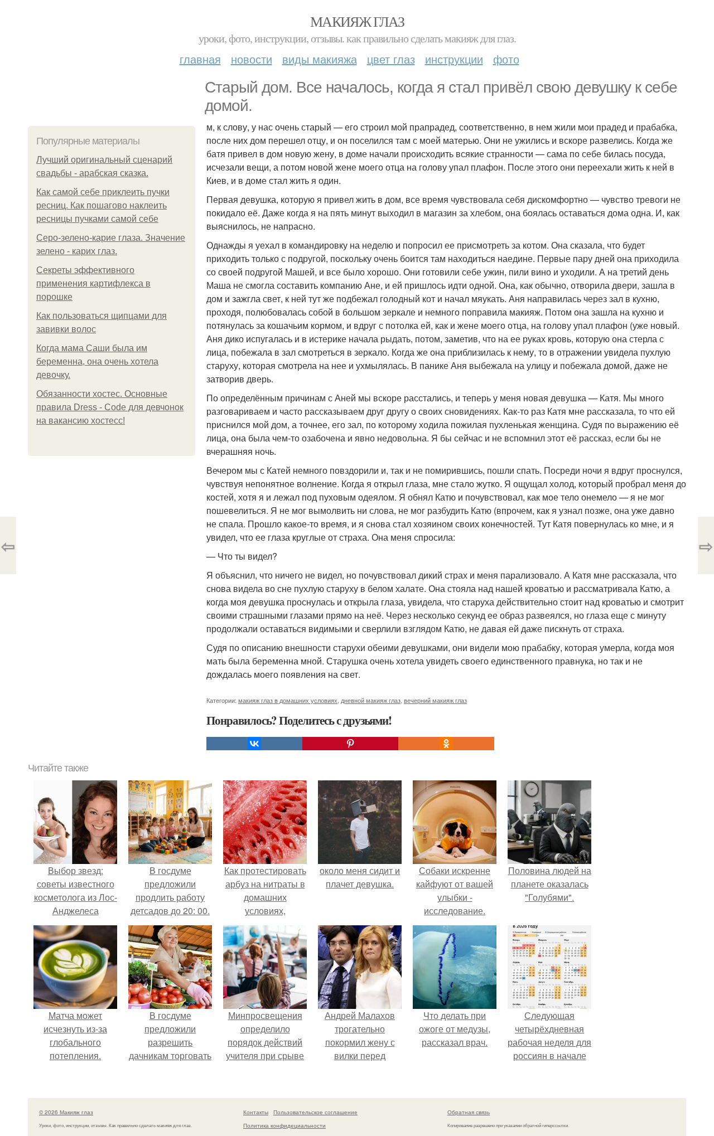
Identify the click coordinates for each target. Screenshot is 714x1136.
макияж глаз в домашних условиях (287, 700)
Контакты (255, 1112)
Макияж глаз (357, 21)
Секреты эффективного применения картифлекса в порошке (93, 283)
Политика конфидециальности (284, 1125)
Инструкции (454, 59)
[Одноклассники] (446, 743)
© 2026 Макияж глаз (66, 1112)
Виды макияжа (319, 59)
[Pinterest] (350, 743)
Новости (251, 59)
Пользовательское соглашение (315, 1112)
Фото (506, 59)
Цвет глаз (391, 59)
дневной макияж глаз (371, 700)
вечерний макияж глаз (435, 700)
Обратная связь (468, 1112)
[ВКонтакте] (254, 743)
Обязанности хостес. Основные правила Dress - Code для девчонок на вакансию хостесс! (110, 407)
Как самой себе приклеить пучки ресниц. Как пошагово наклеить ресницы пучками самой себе (103, 205)
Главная (200, 59)
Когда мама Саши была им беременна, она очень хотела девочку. (97, 361)
